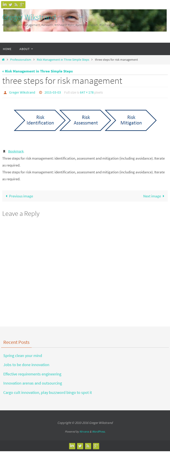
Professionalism (20, 60)
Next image (152, 193)
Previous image (21, 193)
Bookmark (16, 149)
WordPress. (98, 429)
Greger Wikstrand (29, 17)
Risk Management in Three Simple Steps (63, 60)
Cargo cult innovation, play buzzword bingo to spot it (47, 390)
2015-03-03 (52, 92)
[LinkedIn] (4, 4)
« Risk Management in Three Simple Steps (37, 71)
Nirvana (84, 429)
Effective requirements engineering (32, 371)
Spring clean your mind (22, 353)
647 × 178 (87, 92)
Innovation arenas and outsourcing (32, 380)
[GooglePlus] (21, 4)
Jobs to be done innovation (26, 362)
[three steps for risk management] (85, 122)
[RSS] (16, 4)
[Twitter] (10, 4)
